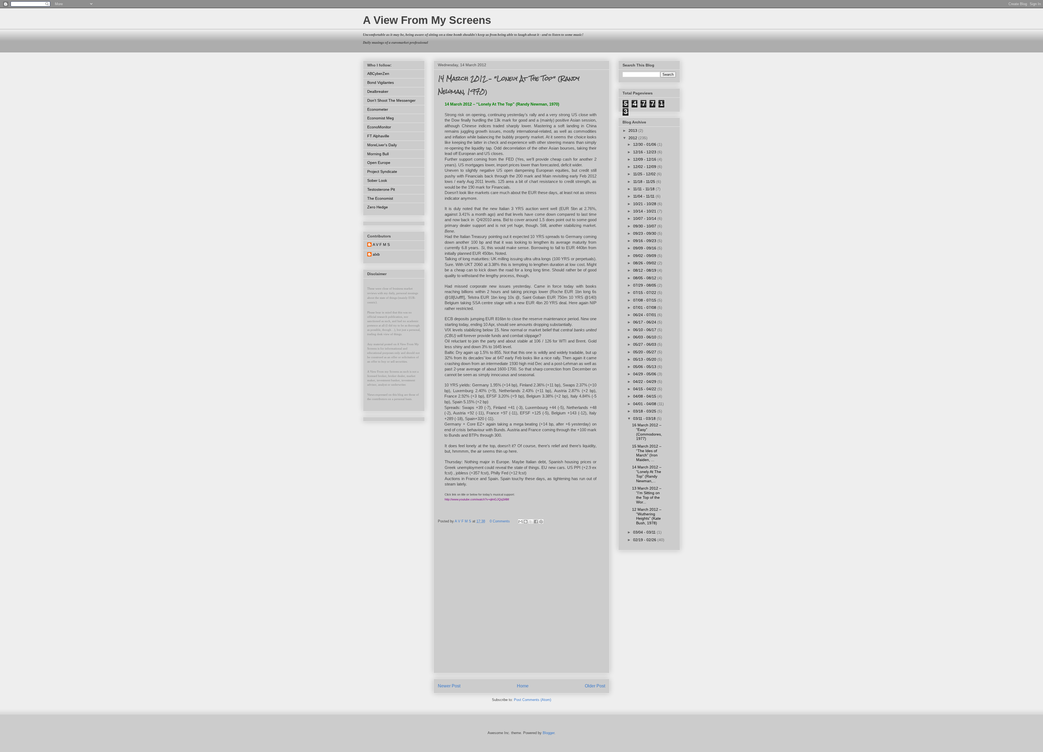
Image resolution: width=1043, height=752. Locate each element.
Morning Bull (378, 154)
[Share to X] (530, 521)
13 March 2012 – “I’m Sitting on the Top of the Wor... (646, 495)
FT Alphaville (378, 136)
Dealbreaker (377, 91)
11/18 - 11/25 (644, 181)
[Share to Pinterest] (541, 521)
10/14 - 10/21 (645, 211)
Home (523, 686)
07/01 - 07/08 (645, 307)
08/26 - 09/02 (645, 263)
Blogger (548, 733)
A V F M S (381, 244)
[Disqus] (521, 601)
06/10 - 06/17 (645, 330)
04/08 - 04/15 (645, 396)
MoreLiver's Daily (382, 145)
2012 (633, 138)
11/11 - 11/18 (644, 189)
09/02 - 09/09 (645, 255)
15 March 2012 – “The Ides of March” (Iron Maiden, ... (646, 453)
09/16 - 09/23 (645, 241)
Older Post (595, 686)
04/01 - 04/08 (645, 404)
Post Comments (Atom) (532, 700)
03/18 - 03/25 (645, 411)
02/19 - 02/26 (645, 540)
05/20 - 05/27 (645, 352)
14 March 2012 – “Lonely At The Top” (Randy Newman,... (646, 474)
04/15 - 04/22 (645, 389)
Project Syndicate (382, 171)
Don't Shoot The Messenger (391, 100)
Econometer (377, 109)
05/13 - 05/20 (645, 359)
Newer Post (449, 686)
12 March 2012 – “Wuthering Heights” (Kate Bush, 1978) (646, 516)
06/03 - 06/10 (645, 337)
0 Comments (500, 521)
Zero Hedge (377, 207)
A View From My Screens (427, 20)
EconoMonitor (379, 127)
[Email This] (520, 521)
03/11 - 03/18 (645, 418)
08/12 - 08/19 (645, 270)
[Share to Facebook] (536, 521)
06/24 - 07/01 (645, 315)
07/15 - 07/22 (645, 292)
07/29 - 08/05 (645, 285)
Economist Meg (380, 118)
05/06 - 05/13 (645, 366)
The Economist (380, 198)
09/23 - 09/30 (645, 233)
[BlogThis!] (525, 521)
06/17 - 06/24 (645, 322)
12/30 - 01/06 (645, 144)
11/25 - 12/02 (645, 174)
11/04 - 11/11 (644, 196)
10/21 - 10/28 (645, 204)
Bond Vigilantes (380, 82)
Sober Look (377, 180)
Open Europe (378, 162)
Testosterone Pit (381, 189)
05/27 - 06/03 (645, 344)
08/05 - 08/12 (645, 278)
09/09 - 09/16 (645, 248)
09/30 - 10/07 (645, 226)
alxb (376, 254)
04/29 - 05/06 (645, 374)
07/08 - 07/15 (645, 300)
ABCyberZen (378, 73)
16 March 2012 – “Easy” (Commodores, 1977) (647, 432)
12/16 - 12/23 (645, 152)
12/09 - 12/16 (645, 159)
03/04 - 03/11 (645, 532)
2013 (633, 130)
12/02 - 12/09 (645, 166)
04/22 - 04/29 (645, 381)
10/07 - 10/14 (645, 218)
